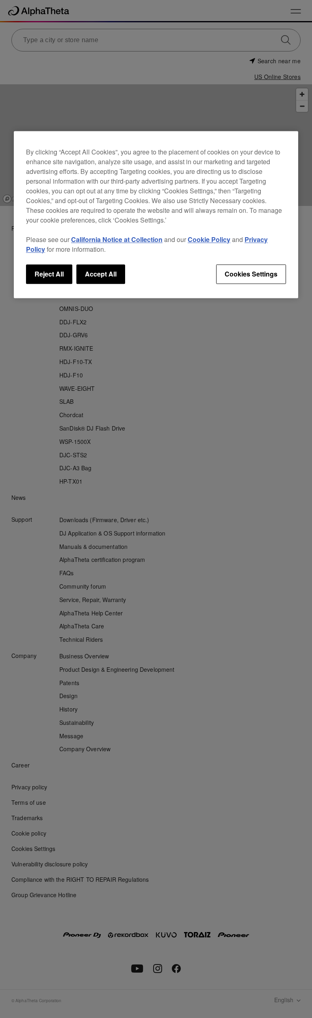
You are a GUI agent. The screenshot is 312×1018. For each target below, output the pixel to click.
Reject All (49, 274)
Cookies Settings (251, 274)
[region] (156, 214)
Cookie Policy (209, 239)
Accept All (101, 274)
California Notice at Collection (116, 239)
